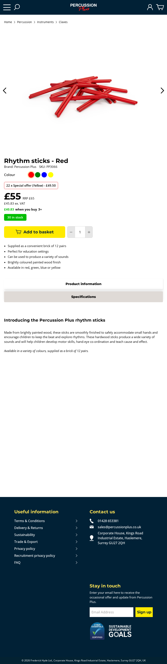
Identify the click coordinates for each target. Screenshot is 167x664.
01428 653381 (108, 521)
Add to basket (38, 232)
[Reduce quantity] (71, 232)
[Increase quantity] (89, 232)
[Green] (37, 174)
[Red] (31, 175)
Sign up (144, 612)
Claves (63, 22)
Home (8, 22)
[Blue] (44, 174)
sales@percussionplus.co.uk (119, 527)
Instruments (45, 22)
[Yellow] (50, 174)
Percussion (24, 22)
